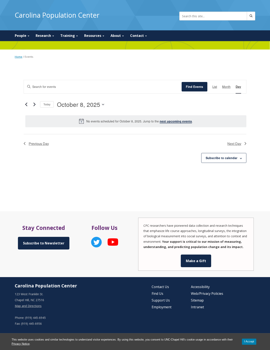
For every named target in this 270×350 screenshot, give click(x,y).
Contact (137, 35)
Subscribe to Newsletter (43, 243)
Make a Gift (196, 261)
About (116, 35)
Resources (93, 35)
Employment (161, 307)
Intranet (197, 307)
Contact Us (160, 286)
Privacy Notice (21, 343)
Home (18, 57)
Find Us (157, 293)
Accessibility (200, 286)
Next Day (234, 143)
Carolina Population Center (57, 15)
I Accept (249, 341)
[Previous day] (26, 104)
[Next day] (34, 104)
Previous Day (39, 143)
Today (46, 104)
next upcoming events (176, 121)
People (21, 35)
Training (68, 35)
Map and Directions (28, 306)
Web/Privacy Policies (207, 293)
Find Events (194, 86)
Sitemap (197, 300)
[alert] (135, 121)
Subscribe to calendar (221, 158)
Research (44, 35)
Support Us (161, 300)
